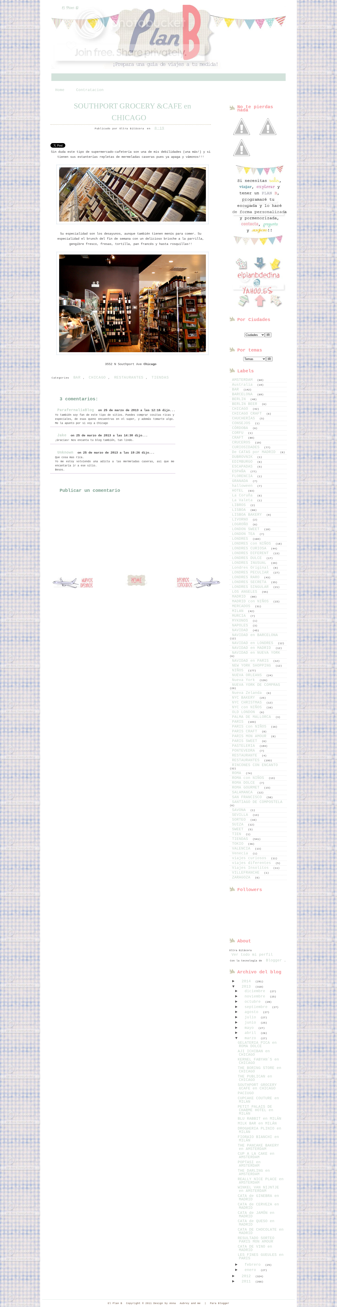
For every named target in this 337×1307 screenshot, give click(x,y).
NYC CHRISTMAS (248, 703)
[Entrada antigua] (197, 583)
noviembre (256, 996)
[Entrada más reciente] (75, 583)
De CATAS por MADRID (255, 452)
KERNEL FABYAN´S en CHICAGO (258, 1061)
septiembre (257, 1007)
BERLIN (240, 399)
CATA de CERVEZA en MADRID (258, 1206)
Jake (61, 435)
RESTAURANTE (246, 755)
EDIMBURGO (243, 462)
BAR (77, 378)
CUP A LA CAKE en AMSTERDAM (256, 1155)
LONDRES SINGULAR (251, 587)
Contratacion (90, 90)
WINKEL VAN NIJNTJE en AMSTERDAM (258, 1189)
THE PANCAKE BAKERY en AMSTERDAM (258, 1147)
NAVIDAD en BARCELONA (255, 635)
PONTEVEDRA (244, 751)
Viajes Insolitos (251, 868)
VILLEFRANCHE (247, 873)
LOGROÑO (241, 524)
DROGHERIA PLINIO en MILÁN (259, 1130)
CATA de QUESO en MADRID (256, 1223)
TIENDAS (160, 378)
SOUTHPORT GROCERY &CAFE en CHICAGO (132, 112)
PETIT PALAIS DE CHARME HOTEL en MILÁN (255, 1110)
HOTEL (239, 491)
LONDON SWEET (247, 529)
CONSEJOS (242, 423)
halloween (243, 486)
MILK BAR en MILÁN (257, 1123)
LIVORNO (241, 520)
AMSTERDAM (243, 380)
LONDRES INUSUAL (250, 563)
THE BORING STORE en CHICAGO (259, 1070)
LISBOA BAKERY (248, 515)
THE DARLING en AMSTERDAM (254, 1172)
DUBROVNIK (243, 457)
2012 (247, 1276)
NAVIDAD (241, 630)
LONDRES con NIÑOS (252, 544)
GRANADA (241, 481)
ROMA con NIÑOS (249, 778)
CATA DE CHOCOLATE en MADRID (261, 1231)
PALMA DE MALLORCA (252, 717)
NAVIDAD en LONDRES (254, 643)
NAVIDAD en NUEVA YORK (256, 653)
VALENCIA (242, 849)
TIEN (237, 834)
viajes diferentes (252, 863)
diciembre (256, 991)
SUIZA (239, 824)
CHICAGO (97, 378)
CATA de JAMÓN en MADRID (256, 1214)
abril (251, 1033)
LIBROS (240, 505)
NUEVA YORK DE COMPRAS (256, 685)
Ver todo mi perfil (252, 955)
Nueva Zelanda (248, 693)
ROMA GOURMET (247, 788)
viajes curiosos (250, 858)
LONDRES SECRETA (250, 582)
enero (251, 1270)
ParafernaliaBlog (75, 410)
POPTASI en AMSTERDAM (249, 1164)
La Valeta (243, 500)
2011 (247, 1281)
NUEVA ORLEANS (248, 675)
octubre (254, 1002)
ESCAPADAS (243, 467)
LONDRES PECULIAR (251, 572)
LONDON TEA (244, 534)
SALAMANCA (243, 792)
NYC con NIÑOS (248, 707)
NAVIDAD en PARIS (251, 661)
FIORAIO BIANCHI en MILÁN (258, 1139)
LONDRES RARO (247, 577)
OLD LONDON (244, 712)
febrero (254, 1265)
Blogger (274, 960)
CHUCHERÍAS (244, 418)
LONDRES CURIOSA (250, 548)
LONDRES (241, 539)
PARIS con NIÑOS (250, 727)
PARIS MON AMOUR (250, 736)
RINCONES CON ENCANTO (255, 765)
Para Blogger (219, 1303)
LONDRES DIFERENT (251, 553)
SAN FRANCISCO (248, 797)
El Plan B (70, 8)
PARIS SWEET (246, 741)
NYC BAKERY (244, 698)
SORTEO (240, 820)
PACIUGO (246, 1093)
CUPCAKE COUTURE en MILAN (258, 1100)
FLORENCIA (243, 476)
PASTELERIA (244, 746)
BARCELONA (243, 394)
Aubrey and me (190, 1303)
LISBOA (240, 510)
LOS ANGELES (246, 592)
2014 (247, 981)
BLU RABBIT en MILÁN (259, 1119)
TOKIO (239, 844)
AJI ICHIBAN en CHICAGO (254, 1053)
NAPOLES (241, 625)
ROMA (237, 773)
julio (251, 1017)
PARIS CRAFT (246, 731)
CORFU (239, 433)
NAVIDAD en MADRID (252, 648)
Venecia (241, 853)
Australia (243, 385)
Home (59, 90)
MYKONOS (241, 621)
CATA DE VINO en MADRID (255, 1248)
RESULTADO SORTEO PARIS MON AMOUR (256, 1240)
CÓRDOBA (241, 428)
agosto (253, 1012)
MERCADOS (242, 606)
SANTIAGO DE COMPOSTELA (257, 802)
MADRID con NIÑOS (251, 601)
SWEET (239, 829)
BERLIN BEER (246, 404)
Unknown (65, 453)
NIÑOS (239, 670)
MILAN (239, 611)
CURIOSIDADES (247, 447)
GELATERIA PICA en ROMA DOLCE (257, 1044)
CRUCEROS (242, 442)
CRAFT (239, 438)
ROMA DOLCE (244, 783)
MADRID (240, 597)
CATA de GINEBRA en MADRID (258, 1198)
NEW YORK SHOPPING (252, 666)
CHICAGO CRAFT (248, 414)
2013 (247, 987)
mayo (250, 1028)
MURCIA (240, 616)
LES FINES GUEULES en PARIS (261, 1256)
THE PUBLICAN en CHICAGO (255, 1078)
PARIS (239, 722)
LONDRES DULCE (248, 558)
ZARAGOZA (242, 877)
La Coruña (243, 495)
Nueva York (244, 680)
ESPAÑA (240, 471)
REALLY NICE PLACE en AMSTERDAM (261, 1181)
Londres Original (251, 568)
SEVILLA (241, 815)
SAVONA (240, 810)
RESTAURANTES (129, 378)
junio (251, 1023)
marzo (251, 1038)
